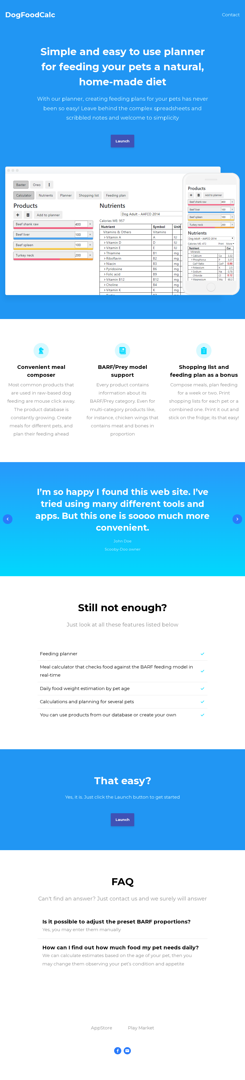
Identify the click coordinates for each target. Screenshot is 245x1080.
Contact (231, 14)
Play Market (141, 1028)
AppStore (101, 1028)
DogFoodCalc (30, 15)
